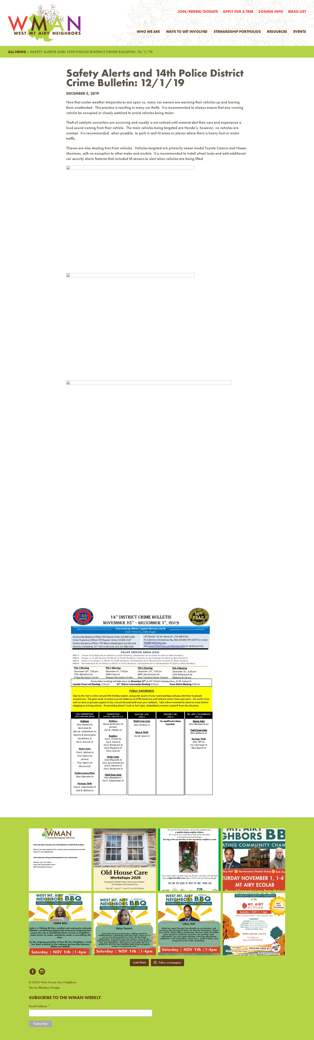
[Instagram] (42, 971)
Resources (277, 31)
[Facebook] (32, 971)
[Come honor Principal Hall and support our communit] (189, 924)
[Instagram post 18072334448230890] (254, 924)
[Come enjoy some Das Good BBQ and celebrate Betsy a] (125, 924)
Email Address (40, 1006)
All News (17, 51)
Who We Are (148, 31)
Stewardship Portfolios (237, 31)
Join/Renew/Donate (198, 11)
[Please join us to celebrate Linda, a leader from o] (60, 924)
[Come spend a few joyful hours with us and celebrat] (254, 859)
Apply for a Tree (238, 11)
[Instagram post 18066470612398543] (60, 859)
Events (299, 31)
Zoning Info (270, 11)
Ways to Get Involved (186, 31)
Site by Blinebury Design (44, 987)
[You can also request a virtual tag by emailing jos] (189, 859)
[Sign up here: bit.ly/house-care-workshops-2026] (125, 859)
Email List (297, 11)
